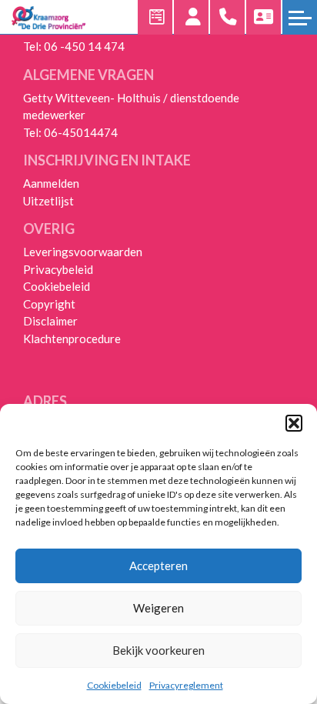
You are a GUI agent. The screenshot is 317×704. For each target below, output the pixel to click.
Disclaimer (50, 321)
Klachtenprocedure (72, 338)
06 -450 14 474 (84, 46)
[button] (294, 423)
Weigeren (158, 608)
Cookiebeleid (114, 685)
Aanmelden (51, 183)
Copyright (49, 304)
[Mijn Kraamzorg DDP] (191, 17)
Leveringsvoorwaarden (82, 252)
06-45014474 (81, 132)
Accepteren (158, 565)
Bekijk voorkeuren (158, 650)
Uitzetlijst (48, 201)
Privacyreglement (186, 685)
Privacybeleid (58, 269)
